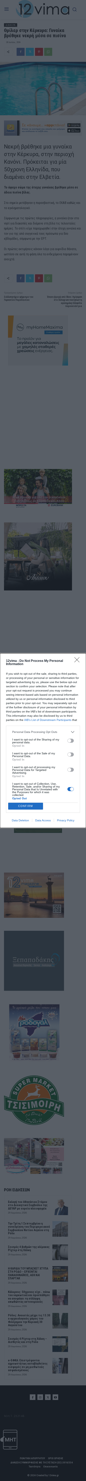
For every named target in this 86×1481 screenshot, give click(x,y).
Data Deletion (20, 820)
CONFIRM (25, 806)
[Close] (78, 661)
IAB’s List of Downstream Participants (47, 719)
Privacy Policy (65, 820)
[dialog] (43, 740)
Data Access (43, 820)
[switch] (70, 741)
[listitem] (43, 732)
